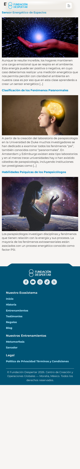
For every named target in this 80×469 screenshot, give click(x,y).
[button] (69, 5)
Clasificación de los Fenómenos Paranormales (35, 90)
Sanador (11, 347)
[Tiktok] (47, 282)
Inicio (9, 298)
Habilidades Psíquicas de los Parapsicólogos (34, 172)
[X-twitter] (54, 282)
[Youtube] (33, 282)
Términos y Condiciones (52, 361)
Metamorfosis (15, 341)
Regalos (11, 322)
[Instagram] (40, 282)
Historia (11, 304)
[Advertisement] (40, 427)
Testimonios (14, 316)
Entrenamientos (17, 310)
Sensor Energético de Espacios (24, 12)
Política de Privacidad (21, 361)
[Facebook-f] (26, 282)
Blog (9, 327)
